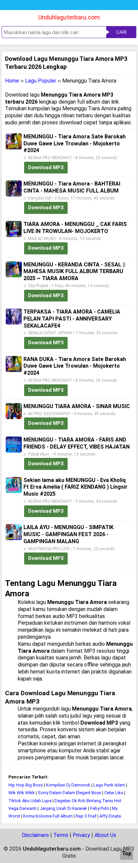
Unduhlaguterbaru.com (69, 17)
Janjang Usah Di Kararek (64, 808)
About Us (105, 835)
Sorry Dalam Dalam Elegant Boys (69, 792)
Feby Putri (100, 808)
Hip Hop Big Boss (25, 784)
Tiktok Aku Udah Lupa (30, 800)
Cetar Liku (113, 792)
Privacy (81, 835)
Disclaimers (35, 835)
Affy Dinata (110, 816)
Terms (60, 835)
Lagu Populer (40, 81)
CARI (121, 32)
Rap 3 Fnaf (86, 816)
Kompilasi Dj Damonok (68, 784)
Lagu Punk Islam (109, 784)
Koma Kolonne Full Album (48, 816)
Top (126, 854)
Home (12, 81)
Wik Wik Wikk (21, 792)
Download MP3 (46, 167)
